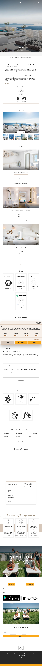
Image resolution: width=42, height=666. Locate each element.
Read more (7, 83)
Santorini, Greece (21, 50)
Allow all (34, 342)
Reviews (17, 54)
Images (9, 54)
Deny (8, 342)
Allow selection (21, 342)
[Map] (21, 468)
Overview (4, 54)
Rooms (13, 54)
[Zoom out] (4, 454)
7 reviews (33, 288)
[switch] (15, 335)
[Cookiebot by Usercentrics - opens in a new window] (36, 323)
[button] (24, 132)
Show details (36, 339)
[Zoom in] (4, 453)
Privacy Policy (24, 634)
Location (22, 54)
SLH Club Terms (21, 659)
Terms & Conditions (13, 634)
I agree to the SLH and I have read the (15, 634)
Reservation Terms (21, 662)
